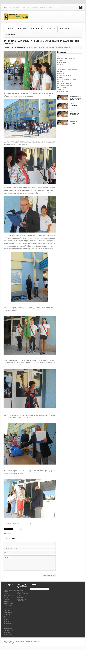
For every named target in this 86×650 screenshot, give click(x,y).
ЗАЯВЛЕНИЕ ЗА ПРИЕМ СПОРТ (74, 114)
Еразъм (59, 72)
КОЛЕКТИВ (64, 29)
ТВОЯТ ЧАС (60, 89)
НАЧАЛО (9, 29)
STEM (59, 56)
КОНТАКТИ (10, 34)
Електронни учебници (30, 7)
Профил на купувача (46, 7)
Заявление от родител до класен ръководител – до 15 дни (75, 98)
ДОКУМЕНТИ (36, 29)
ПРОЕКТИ (51, 29)
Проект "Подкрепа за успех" (66, 79)
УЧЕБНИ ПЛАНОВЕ (62, 91)
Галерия (60, 64)
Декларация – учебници (73, 122)
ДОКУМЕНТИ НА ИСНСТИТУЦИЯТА (67, 70)
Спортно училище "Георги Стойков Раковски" (17, 641)
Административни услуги (12, 7)
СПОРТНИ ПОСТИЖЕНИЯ (64, 85)
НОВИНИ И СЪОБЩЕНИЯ (17, 47)
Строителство (62, 87)
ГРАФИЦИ (60, 66)
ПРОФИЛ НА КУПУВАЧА (64, 83)
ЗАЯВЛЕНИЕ (73, 105)
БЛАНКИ (59, 60)
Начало (7, 47)
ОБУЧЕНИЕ (60, 77)
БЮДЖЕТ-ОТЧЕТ (62, 62)
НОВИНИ (22, 29)
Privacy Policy (12, 643)
